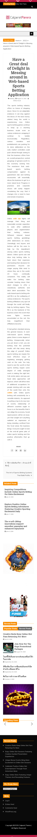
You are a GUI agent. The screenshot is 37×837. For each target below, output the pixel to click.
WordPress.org (10, 812)
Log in (7, 801)
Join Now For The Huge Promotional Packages (22, 646)
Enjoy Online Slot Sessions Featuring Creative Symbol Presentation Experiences (18, 753)
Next (31, 723)
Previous (5, 723)
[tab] (10, 628)
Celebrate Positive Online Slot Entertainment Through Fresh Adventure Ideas (16, 768)
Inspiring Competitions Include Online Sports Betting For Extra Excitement (18, 491)
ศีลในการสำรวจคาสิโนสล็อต (14, 676)
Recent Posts (25, 629)
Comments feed (11, 808)
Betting (12, 98)
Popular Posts (10, 629)
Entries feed (9, 804)
